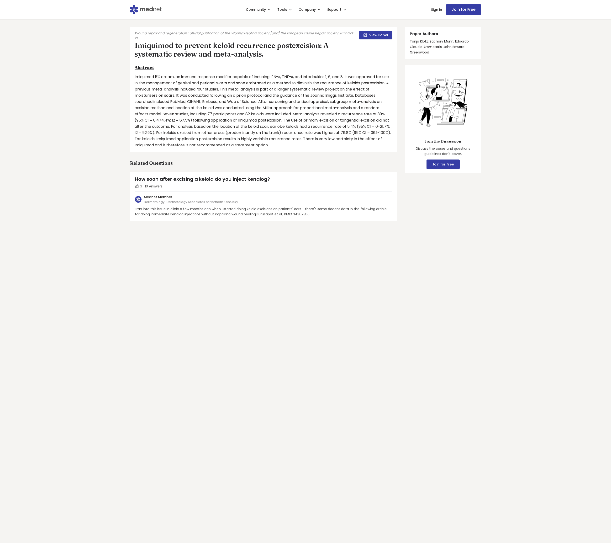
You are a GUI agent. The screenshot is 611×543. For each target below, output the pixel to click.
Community (256, 9)
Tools (282, 9)
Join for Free (463, 9)
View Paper (379, 35)
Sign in (436, 9)
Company (307, 9)
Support (334, 9)
